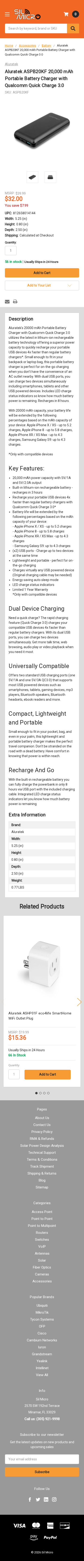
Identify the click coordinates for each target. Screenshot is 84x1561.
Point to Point (42, 1219)
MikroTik (42, 1312)
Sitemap (42, 1187)
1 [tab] (36, 1093)
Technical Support (42, 1153)
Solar (42, 1260)
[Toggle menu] (7, 14)
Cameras (42, 1274)
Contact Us (42, 1125)
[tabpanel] (42, 1001)
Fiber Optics (42, 1267)
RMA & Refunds (42, 1139)
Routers (42, 1233)
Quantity (13, 1065)
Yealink (42, 1361)
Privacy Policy (42, 1132)
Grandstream (42, 1354)
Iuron (42, 1347)
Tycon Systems (42, 1319)
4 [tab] (48, 1093)
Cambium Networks (42, 1340)
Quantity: (11, 242)
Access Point (42, 1212)
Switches (42, 1240)
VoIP (42, 1246)
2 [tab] (40, 1093)
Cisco (42, 1333)
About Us (42, 1118)
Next (79, 1002)
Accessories (42, 1281)
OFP (42, 1326)
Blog (42, 1180)
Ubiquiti (42, 1305)
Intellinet (42, 1368)
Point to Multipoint (42, 1226)
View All (42, 1375)
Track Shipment (42, 1166)
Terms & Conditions (42, 1159)
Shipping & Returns (42, 1173)
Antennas (42, 1253)
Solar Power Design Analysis (42, 1146)
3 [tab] (44, 1093)
